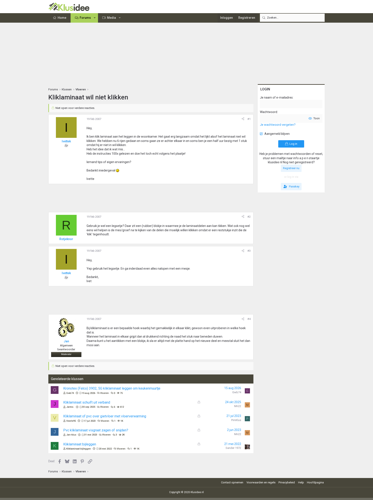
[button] (95, 18)
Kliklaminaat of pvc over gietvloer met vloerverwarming (104, 416)
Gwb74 (70, 393)
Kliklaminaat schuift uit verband (86, 402)
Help (301, 482)
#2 (249, 216)
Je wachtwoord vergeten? (278, 124)
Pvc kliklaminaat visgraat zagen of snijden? (95, 430)
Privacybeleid (286, 482)
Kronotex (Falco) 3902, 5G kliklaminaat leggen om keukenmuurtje (111, 388)
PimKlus (236, 420)
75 (121, 393)
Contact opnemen (232, 482)
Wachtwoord (268, 112)
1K (121, 421)
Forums (85, 17)
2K (123, 434)
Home (62, 17)
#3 (249, 250)
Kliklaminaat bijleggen (79, 444)
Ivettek (66, 141)
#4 (249, 319)
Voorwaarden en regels (261, 482)
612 (122, 407)
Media (111, 17)
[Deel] (243, 119)
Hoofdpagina (315, 482)
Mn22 (237, 406)
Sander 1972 (233, 448)
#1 (249, 119)
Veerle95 (71, 421)
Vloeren (104, 393)
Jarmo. (70, 407)
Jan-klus (71, 434)
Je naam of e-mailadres (276, 97)
